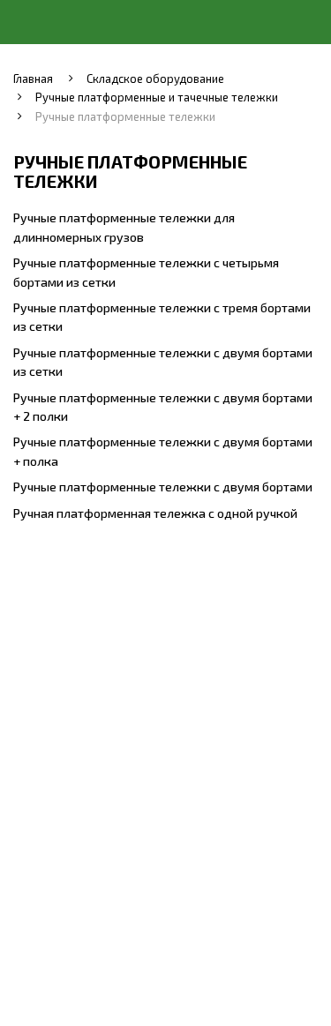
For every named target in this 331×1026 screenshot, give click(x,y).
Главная (33, 78)
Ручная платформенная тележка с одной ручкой (155, 513)
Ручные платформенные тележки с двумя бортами (162, 486)
